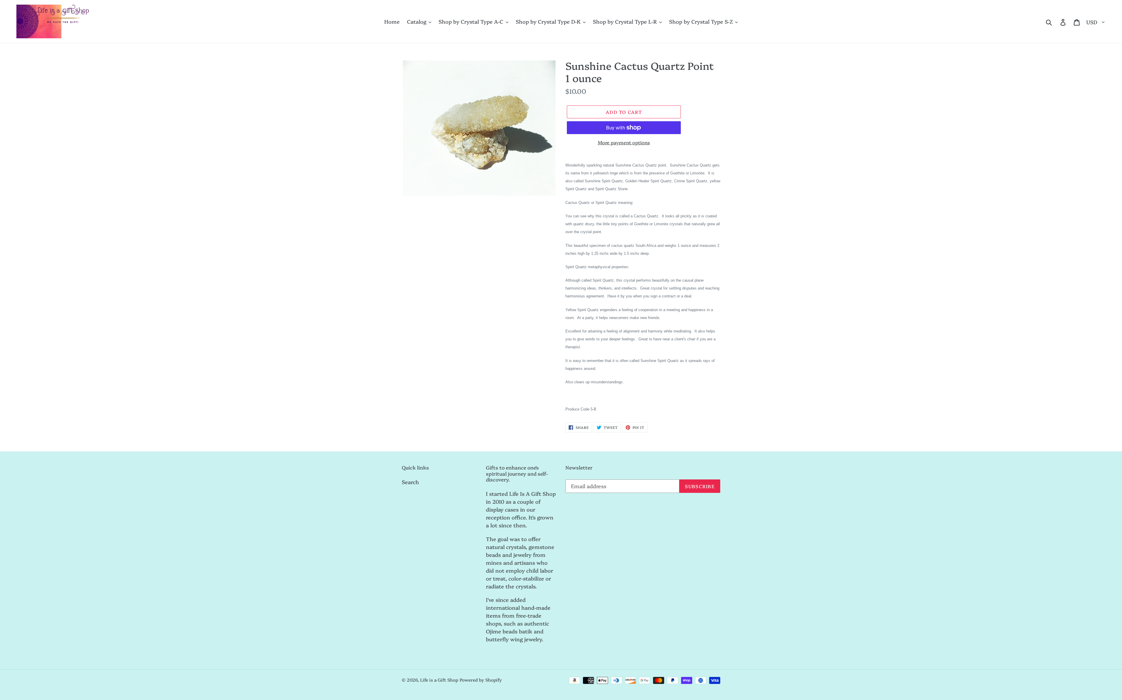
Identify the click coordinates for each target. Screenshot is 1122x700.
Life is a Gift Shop (439, 680)
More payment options (624, 142)
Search (410, 482)
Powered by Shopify (481, 680)
